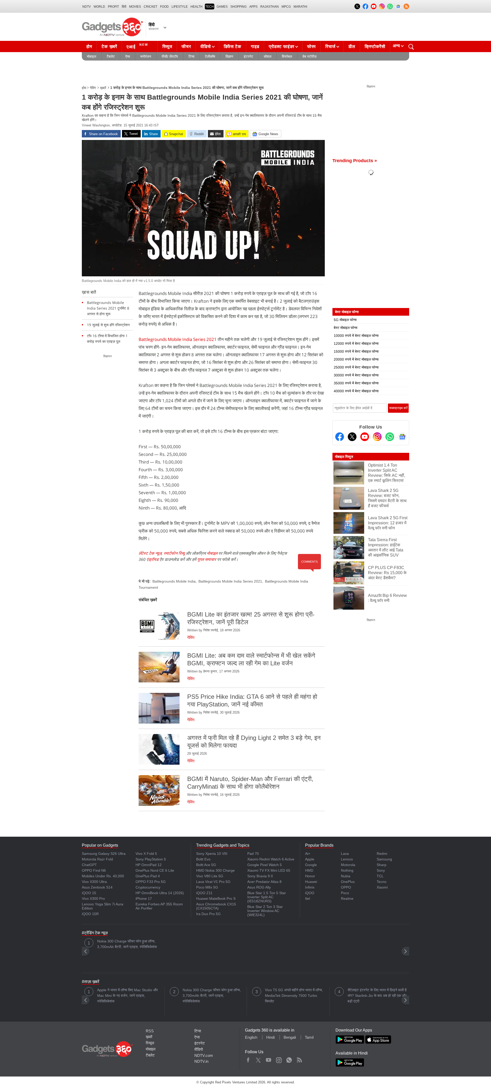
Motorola (348, 865)
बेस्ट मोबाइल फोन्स (345, 328)
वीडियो (205, 46)
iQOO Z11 (204, 893)
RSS (150, 1031)
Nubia (345, 876)
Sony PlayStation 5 (151, 859)
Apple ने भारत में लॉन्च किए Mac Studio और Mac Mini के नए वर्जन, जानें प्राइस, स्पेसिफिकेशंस (127, 995)
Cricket (150, 6)
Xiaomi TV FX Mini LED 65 (268, 870)
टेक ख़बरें (109, 46)
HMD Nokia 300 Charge (215, 870)
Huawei (311, 882)
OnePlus (348, 882)
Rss (299, 1059)
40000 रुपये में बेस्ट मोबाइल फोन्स (356, 391)
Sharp (381, 865)
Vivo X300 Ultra (94, 882)
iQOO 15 (89, 893)
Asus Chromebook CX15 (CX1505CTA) (216, 906)
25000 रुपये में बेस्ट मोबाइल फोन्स (356, 367)
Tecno (381, 882)
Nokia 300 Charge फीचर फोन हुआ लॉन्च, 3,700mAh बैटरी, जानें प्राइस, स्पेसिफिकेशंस (127, 944)
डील (351, 46)
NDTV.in (201, 1061)
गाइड (255, 46)
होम (89, 46)
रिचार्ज (330, 46)
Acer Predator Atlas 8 (264, 882)
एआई (137, 46)
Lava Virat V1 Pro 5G (213, 882)
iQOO (309, 893)
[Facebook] (339, 436)
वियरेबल (287, 56)
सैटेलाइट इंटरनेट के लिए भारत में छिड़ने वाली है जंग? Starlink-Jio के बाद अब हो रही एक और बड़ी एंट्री (377, 995)
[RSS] (406, 6)
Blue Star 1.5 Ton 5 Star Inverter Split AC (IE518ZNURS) (266, 897)
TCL (380, 876)
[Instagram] (377, 436)
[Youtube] (364, 436)
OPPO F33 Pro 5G (151, 882)
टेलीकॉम (210, 56)
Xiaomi (382, 887)
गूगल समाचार (206, 559)
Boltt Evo (203, 859)
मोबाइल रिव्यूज (344, 457)
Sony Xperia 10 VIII (211, 854)
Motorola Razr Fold (97, 859)
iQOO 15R (90, 914)
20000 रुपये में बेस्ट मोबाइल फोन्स (356, 359)
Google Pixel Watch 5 (264, 865)
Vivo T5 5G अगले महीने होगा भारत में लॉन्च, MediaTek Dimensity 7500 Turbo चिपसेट (294, 995)
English (251, 1037)
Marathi (300, 6)
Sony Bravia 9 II (260, 876)
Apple (309, 859)
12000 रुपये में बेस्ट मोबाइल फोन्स (356, 343)
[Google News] (402, 436)
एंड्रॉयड (153, 559)
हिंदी (124, 6)
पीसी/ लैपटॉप (170, 56)
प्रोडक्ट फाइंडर (281, 46)
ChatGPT (89, 865)
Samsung (384, 859)
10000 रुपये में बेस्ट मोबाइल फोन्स (356, 336)
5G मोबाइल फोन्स (345, 320)
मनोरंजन (145, 56)
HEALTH (197, 6)
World (99, 6)
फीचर (186, 46)
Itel (307, 898)
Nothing (347, 870)
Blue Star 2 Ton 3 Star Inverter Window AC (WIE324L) (265, 911)
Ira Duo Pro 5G (208, 914)
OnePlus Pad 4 (148, 876)
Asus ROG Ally (259, 887)
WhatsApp (289, 1059)
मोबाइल (91, 56)
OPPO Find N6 (94, 870)
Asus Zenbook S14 (97, 887)
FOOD (164, 6)
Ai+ (307, 854)
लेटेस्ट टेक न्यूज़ (150, 553)
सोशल (267, 56)
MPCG (286, 6)
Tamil (309, 1037)
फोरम (311, 46)
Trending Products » (354, 160)
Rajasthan (269, 6)
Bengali (290, 1037)
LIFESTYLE (180, 6)
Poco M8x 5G (207, 887)
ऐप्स (127, 56)
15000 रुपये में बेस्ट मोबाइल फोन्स (356, 351)
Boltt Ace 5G (206, 865)
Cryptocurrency (148, 887)
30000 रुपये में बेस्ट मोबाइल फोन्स (356, 375)
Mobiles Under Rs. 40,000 (103, 876)
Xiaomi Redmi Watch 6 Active (270, 859)
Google (311, 865)
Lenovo (347, 859)
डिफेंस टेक (232, 46)
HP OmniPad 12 (149, 865)
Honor (310, 876)
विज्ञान (229, 56)
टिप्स (191, 56)
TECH (209, 6)
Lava (345, 854)
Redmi (382, 854)
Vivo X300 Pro (93, 898)
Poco (345, 893)
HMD (309, 870)
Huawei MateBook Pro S (216, 898)
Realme (347, 898)
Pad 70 (253, 854)
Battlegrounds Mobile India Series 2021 (178, 339)
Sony (381, 870)
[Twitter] (352, 436)
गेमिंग (93, 88)
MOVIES (135, 6)
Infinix (310, 887)
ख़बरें (103, 88)
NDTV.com (203, 1055)
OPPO (346, 887)
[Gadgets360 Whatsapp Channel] (389, 436)
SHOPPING (238, 6)
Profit (113, 6)
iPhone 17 (144, 898)
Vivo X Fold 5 (146, 854)
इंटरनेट (248, 56)
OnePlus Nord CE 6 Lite (155, 870)
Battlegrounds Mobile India (174, 581)
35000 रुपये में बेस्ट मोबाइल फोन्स (356, 383)
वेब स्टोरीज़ (310, 56)
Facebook (248, 1059)
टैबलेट (111, 56)
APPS (253, 6)
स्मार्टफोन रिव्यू (174, 553)
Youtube (268, 1059)
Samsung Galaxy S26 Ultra (104, 854)
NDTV (86, 6)
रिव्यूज (167, 46)
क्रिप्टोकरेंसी (375, 46)
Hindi (270, 1037)
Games (222, 6)
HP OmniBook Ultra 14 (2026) (160, 893)
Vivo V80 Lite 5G (209, 876)
